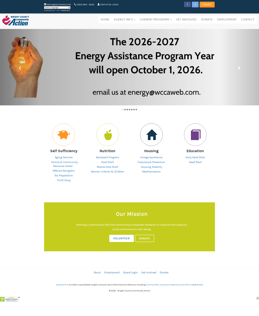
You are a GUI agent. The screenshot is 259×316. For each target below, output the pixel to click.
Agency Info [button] (124, 19)
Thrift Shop (64, 180)
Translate (65, 10)
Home (105, 19)
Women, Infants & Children (107, 171)
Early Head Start (195, 157)
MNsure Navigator (64, 170)
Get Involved (186, 19)
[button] (19, 67)
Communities (152, 284)
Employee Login (109, 4)
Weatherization (151, 171)
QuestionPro (62, 284)
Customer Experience (170, 284)
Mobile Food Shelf (107, 167)
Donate (207, 4)
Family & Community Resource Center (64, 164)
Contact (248, 19)
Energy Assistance (151, 157)
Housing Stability (151, 167)
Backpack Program (107, 157)
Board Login (130, 272)
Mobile (199, 284)
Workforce (187, 284)
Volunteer (121, 238)
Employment (227, 19)
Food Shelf (107, 162)
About (97, 272)
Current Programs (155, 19)
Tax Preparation (63, 175)
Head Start (195, 162)
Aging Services (64, 157)
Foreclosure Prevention (151, 162)
